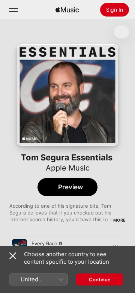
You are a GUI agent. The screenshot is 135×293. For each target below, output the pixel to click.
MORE (119, 220)
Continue (100, 279)
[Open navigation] (13, 10)
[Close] (12, 255)
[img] (67, 9)
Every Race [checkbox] (44, 243)
